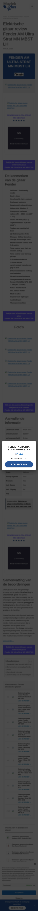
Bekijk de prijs (19, 464)
